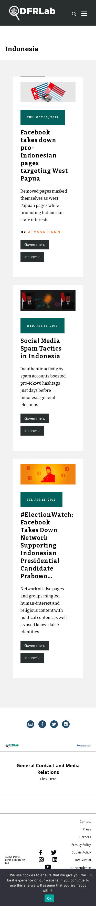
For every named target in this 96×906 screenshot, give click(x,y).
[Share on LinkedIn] (66, 724)
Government (34, 244)
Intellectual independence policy (80, 868)
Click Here (48, 778)
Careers (85, 837)
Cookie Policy (81, 852)
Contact (85, 821)
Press (87, 829)
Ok (49, 898)
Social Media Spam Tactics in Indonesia (41, 348)
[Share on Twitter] (54, 724)
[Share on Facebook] (42, 724)
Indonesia (32, 256)
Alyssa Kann (44, 232)
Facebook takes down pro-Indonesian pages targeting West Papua (44, 155)
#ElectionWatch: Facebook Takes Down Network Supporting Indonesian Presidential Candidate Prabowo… (46, 545)
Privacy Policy (81, 844)
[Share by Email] (30, 724)
